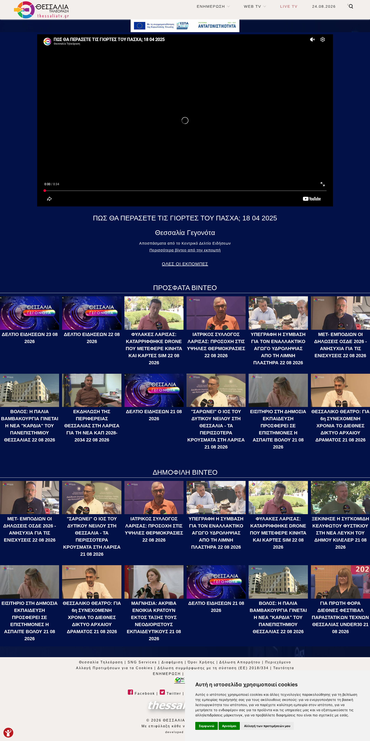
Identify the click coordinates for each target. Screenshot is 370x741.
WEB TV (252, 6)
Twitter (173, 693)
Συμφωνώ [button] (206, 726)
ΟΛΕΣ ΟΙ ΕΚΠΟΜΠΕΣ (185, 264)
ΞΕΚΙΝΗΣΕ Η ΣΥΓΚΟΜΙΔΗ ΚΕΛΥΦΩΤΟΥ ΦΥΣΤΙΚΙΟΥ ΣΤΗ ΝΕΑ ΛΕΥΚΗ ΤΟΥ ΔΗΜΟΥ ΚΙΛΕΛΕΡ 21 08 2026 (340, 533)
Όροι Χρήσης (201, 662)
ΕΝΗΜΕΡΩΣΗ (211, 6)
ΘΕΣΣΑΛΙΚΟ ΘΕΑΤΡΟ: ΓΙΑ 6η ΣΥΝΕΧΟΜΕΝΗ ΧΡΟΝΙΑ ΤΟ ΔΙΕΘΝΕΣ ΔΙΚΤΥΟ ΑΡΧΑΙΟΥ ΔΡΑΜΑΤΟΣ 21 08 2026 (340, 426)
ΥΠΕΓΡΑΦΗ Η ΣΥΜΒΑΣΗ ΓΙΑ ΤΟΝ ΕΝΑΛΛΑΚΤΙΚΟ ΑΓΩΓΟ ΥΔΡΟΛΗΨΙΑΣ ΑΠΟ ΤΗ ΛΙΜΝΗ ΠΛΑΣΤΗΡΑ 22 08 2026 (278, 348)
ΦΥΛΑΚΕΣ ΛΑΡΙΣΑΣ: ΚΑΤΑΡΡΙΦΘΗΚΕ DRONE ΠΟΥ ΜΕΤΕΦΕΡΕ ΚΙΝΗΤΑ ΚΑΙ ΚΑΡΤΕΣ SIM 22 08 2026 (154, 348)
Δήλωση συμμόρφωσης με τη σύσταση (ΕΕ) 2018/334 (213, 668)
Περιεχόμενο (278, 662)
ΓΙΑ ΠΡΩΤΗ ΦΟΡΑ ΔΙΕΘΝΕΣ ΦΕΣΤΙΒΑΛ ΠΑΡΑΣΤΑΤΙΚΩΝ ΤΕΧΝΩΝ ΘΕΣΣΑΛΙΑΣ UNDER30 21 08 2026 (340, 617)
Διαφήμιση (172, 662)
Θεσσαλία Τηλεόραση (101, 662)
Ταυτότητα (283, 668)
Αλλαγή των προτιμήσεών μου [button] (267, 726)
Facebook (144, 693)
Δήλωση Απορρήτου (240, 662)
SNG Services (142, 662)
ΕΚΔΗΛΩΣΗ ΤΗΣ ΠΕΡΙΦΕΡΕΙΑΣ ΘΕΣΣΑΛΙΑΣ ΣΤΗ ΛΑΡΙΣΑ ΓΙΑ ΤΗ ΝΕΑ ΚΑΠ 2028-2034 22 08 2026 (91, 426)
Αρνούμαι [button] (229, 726)
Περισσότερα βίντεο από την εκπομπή (185, 250)
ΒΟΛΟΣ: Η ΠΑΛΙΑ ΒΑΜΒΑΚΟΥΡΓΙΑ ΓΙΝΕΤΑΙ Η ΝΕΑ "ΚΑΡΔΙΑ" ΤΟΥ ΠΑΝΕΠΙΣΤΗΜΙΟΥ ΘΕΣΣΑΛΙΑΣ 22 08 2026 (29, 426)
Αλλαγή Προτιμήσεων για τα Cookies (114, 668)
